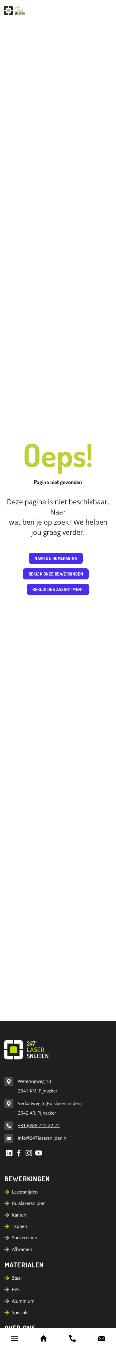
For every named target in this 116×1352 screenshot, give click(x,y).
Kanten (19, 1215)
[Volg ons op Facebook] (19, 1153)
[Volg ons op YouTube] (38, 1153)
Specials (20, 1312)
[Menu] (14, 1338)
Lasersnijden (25, 1192)
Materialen (24, 1265)
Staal (17, 1278)
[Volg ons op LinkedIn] (9, 1153)
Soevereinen (24, 1237)
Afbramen (22, 1249)
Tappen (19, 1226)
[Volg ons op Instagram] (29, 1153)
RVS (16, 1289)
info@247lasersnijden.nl (43, 1138)
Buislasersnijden (29, 1203)
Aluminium (23, 1301)
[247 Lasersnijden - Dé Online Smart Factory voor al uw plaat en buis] (29, 10)
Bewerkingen (27, 1178)
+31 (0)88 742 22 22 (39, 1125)
